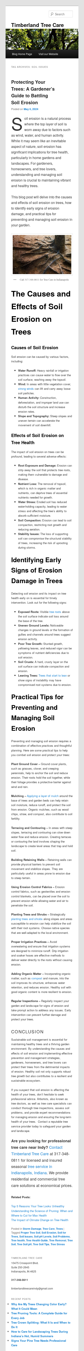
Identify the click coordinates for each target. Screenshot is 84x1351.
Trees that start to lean (53, 675)
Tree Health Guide (37, 1240)
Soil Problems (61, 1236)
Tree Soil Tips (41, 1244)
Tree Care (49, 1229)
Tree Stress (58, 1244)
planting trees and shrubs (27, 919)
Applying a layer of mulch (43, 796)
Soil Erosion (49, 1232)
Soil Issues (26, 1236)
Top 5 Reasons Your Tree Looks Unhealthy (37, 1206)
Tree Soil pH (24, 1244)
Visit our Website (48, 54)
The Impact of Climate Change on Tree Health (39, 1220)
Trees (59, 1229)
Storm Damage (32, 1229)
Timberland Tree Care (37, 24)
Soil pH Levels (42, 1236)
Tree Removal (57, 1240)
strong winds (26, 389)
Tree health (18, 1240)
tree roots (55, 612)
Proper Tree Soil (30, 1232)
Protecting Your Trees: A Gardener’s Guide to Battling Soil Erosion (33, 92)
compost (36, 978)
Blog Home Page (22, 54)
